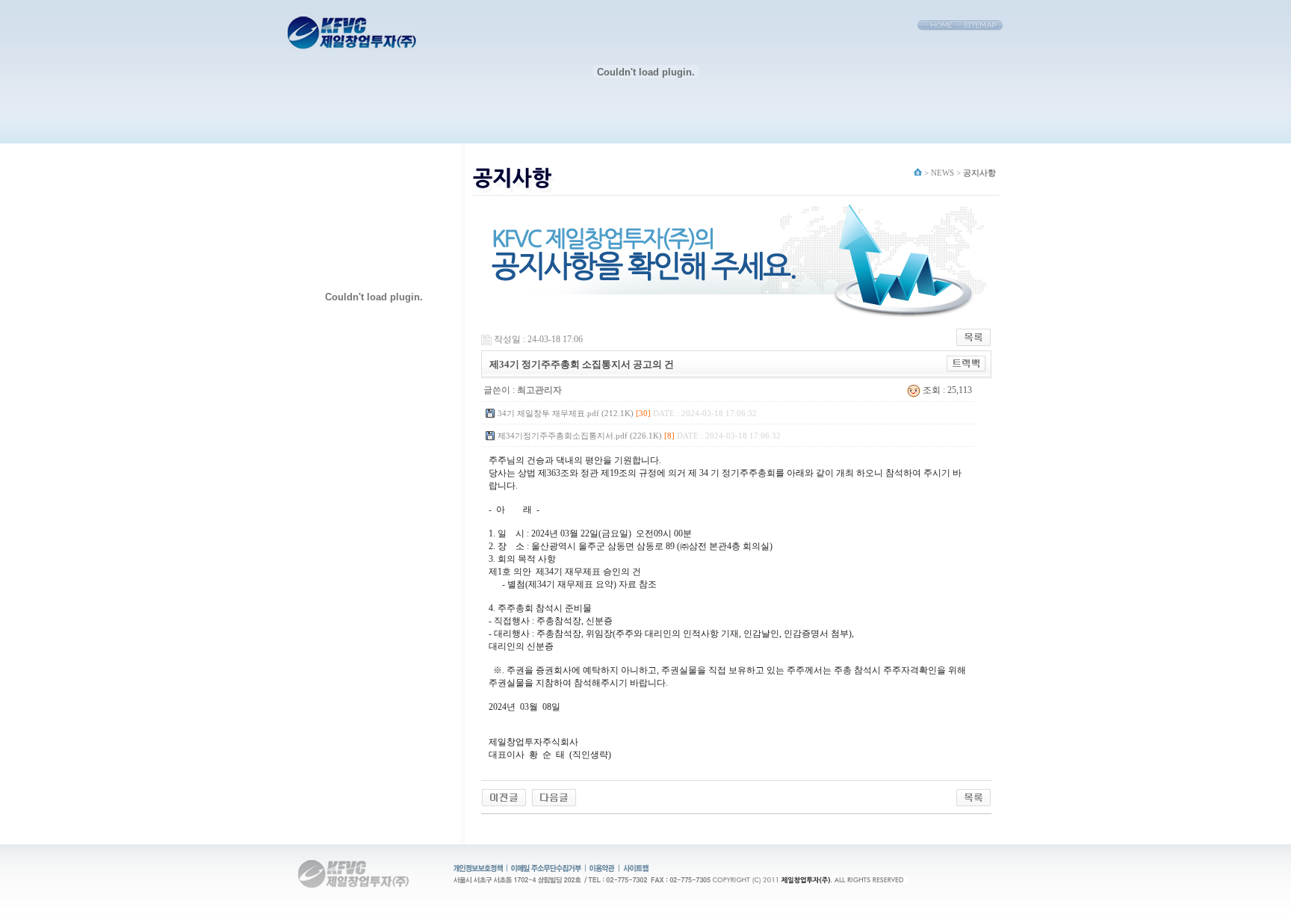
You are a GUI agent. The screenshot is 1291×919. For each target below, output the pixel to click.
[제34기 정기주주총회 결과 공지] (504, 797)
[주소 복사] (966, 363)
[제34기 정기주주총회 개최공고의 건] (554, 797)
